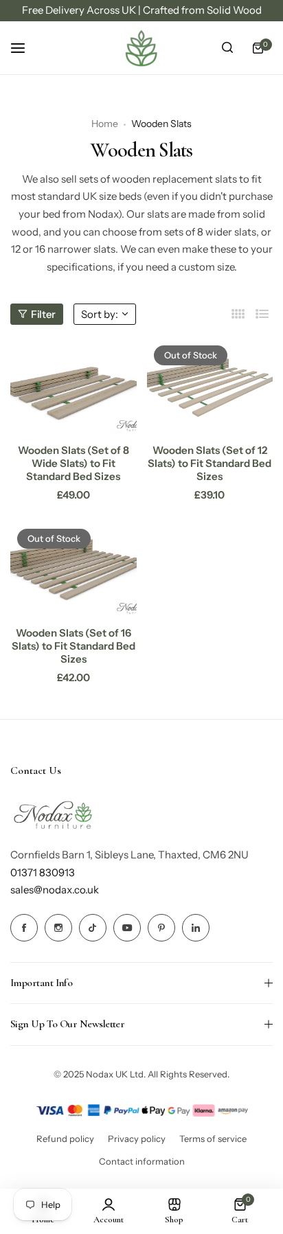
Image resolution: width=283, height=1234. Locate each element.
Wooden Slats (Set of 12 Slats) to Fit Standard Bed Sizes (209, 463)
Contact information (142, 1161)
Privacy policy (137, 1138)
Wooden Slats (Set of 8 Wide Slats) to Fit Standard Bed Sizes (73, 463)
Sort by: (99, 314)
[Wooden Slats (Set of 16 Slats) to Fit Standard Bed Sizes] (73, 569)
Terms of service (213, 1138)
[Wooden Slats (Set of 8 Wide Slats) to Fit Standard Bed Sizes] (73, 386)
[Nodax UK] (141, 48)
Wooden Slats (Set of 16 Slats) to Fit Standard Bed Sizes (73, 645)
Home (104, 123)
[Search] (227, 48)
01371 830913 (42, 872)
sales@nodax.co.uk (54, 889)
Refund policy (65, 1138)
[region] (141, 10)
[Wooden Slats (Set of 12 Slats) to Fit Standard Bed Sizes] (210, 386)
